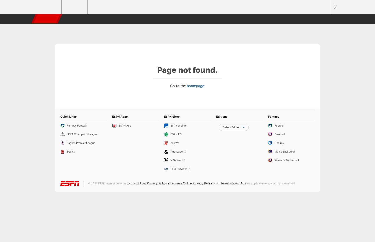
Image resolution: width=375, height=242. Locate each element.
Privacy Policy (157, 183)
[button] (325, 19)
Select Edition (231, 127)
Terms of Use (136, 183)
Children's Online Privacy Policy (190, 183)
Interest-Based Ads (232, 183)
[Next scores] (335, 7)
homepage (195, 86)
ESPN (47, 19)
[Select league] (49, 7)
